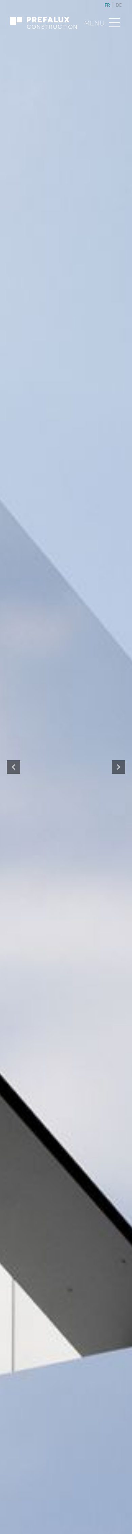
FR (107, 4)
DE (119, 4)
